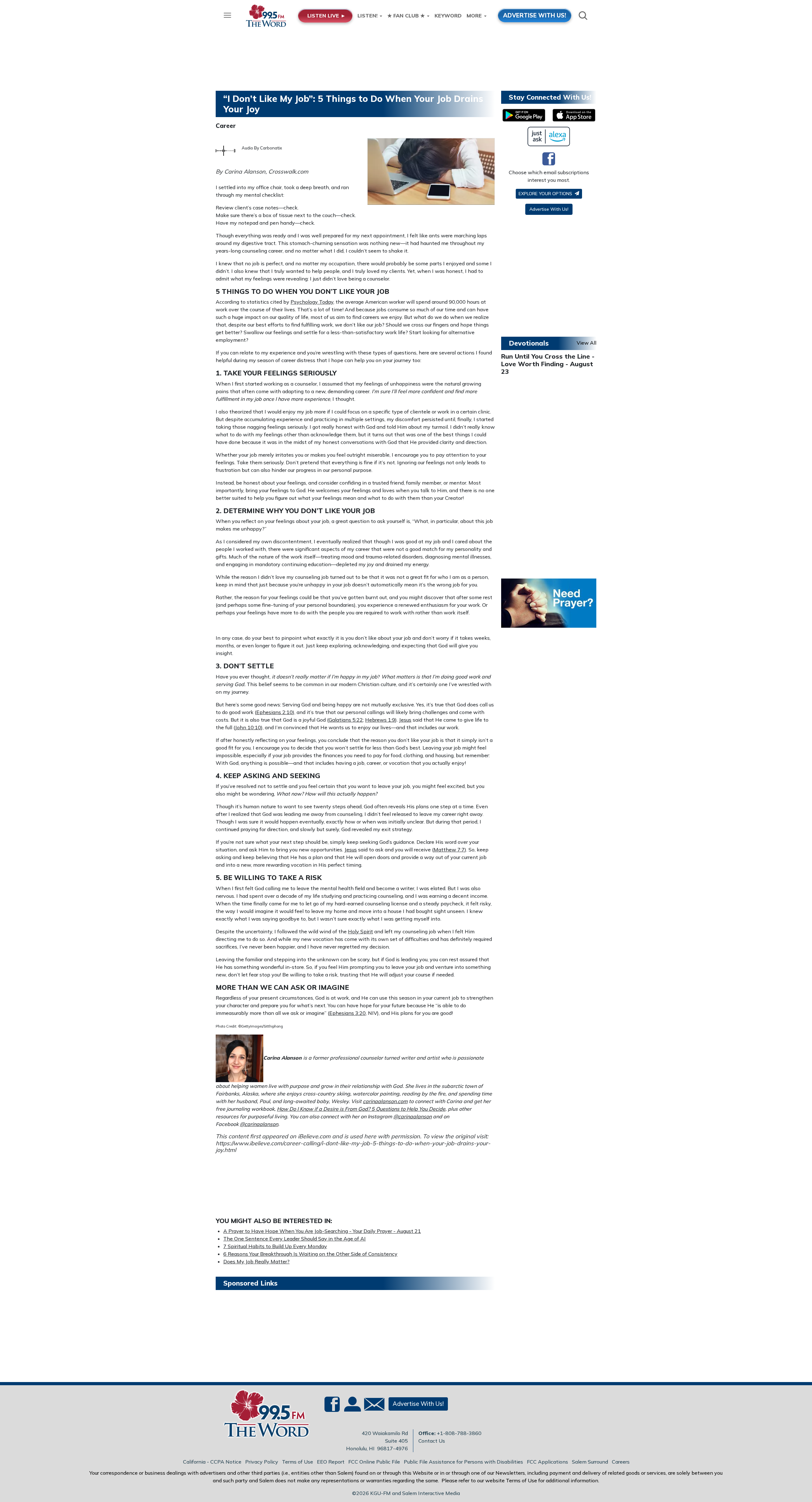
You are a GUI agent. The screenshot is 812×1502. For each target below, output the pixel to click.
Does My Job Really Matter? (256, 1261)
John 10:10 (248, 727)
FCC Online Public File (374, 1462)
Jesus (405, 720)
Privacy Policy (261, 1462)
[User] (351, 1407)
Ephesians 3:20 (347, 1013)
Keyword (448, 15)
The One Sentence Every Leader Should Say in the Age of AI (294, 1238)
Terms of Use (297, 1462)
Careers (621, 1462)
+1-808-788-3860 (459, 1433)
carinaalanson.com (385, 1101)
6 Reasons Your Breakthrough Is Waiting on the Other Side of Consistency (310, 1254)
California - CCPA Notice (212, 1462)
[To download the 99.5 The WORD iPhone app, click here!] (574, 115)
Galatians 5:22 (346, 720)
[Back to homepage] (263, 1415)
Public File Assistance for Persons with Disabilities (463, 1462)
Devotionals (529, 343)
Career (226, 125)
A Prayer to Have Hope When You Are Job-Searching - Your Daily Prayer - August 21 (322, 1231)
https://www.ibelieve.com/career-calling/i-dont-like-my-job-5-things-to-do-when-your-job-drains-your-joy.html (353, 1147)
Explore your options (546, 193)
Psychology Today (312, 302)
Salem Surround (590, 1462)
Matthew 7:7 (449, 849)
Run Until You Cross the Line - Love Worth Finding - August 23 (547, 363)
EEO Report (330, 1462)
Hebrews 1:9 (380, 720)
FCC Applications (547, 1462)
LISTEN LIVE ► (326, 15)
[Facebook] (548, 158)
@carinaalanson (412, 1116)
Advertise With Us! (548, 209)
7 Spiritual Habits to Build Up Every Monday (275, 1246)
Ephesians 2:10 (274, 712)
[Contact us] (371, 1405)
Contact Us (431, 1441)
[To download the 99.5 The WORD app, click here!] (523, 115)
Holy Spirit (360, 931)
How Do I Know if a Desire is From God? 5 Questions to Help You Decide (361, 1109)
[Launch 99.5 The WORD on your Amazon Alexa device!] (548, 136)
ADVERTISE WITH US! (534, 15)
